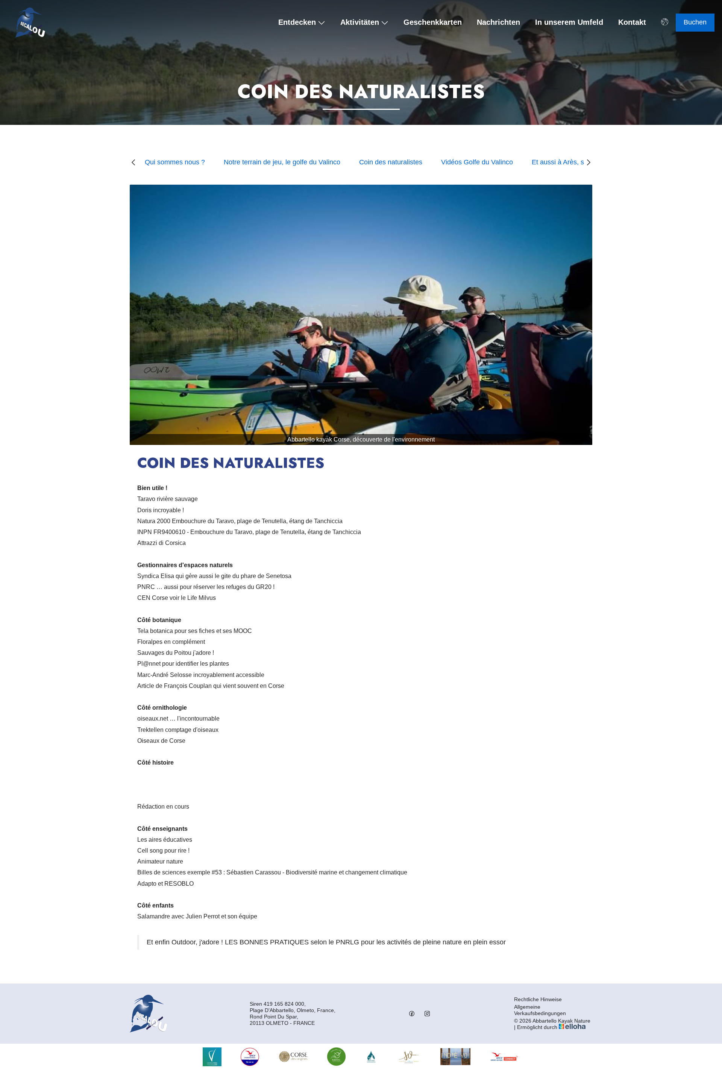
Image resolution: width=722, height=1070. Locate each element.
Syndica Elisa (155, 576)
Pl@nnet (149, 663)
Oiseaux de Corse (161, 741)
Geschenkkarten (432, 22)
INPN (144, 532)
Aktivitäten (359, 22)
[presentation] (134, 162)
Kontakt (632, 22)
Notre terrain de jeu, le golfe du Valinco (282, 162)
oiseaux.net (152, 718)
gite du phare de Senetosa (256, 576)
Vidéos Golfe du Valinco (477, 162)
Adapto (147, 883)
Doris (144, 510)
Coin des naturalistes (390, 162)
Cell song (150, 850)
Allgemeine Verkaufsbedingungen (540, 1010)
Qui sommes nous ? (175, 162)
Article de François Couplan (174, 686)
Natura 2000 (154, 521)
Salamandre (153, 916)
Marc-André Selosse (164, 675)
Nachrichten (498, 22)
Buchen (695, 22)
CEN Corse (152, 598)
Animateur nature (160, 861)
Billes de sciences (161, 872)
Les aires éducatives (164, 839)
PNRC (146, 587)
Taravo (146, 499)
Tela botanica (155, 631)
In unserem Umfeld (569, 22)
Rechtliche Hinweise (538, 999)
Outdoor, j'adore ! (197, 942)
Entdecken (297, 22)
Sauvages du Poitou (164, 653)
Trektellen (150, 730)
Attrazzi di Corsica (161, 543)
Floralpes (149, 642)
